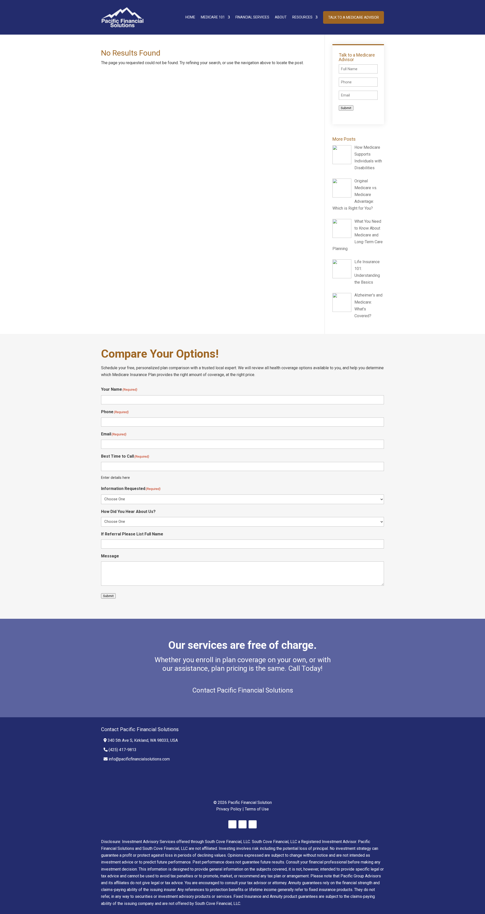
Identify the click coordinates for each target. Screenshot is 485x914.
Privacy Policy (228, 809)
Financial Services (252, 17)
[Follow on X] (242, 824)
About (281, 17)
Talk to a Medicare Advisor (353, 17)
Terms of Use (257, 809)
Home (190, 17)
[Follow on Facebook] (232, 824)
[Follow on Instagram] (253, 824)
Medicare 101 (213, 17)
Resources (302, 17)
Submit (346, 108)
